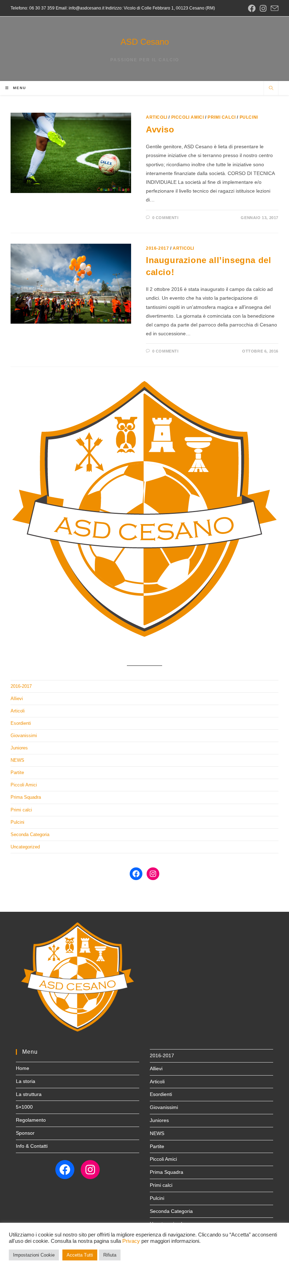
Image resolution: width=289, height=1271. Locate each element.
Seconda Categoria (30, 834)
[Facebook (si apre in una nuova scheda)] (252, 8)
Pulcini (249, 117)
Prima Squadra (26, 797)
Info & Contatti (32, 1146)
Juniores (19, 747)
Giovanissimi (24, 735)
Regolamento (31, 1120)
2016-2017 (157, 248)
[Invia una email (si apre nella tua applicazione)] (273, 9)
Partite (17, 772)
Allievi (17, 698)
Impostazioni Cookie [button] (34, 1255)
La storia (25, 1081)
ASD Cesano (145, 41)
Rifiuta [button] (109, 1255)
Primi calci (222, 117)
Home (22, 1068)
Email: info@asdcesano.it (79, 8)
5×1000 (24, 1107)
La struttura (29, 1094)
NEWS (17, 760)
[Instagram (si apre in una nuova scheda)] (263, 8)
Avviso (160, 129)
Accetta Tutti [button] (80, 1255)
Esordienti (21, 723)
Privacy (131, 1241)
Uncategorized (25, 846)
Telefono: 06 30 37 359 (33, 8)
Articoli (156, 117)
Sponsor (25, 1133)
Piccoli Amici (187, 117)
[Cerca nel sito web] (271, 89)
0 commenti (165, 218)
